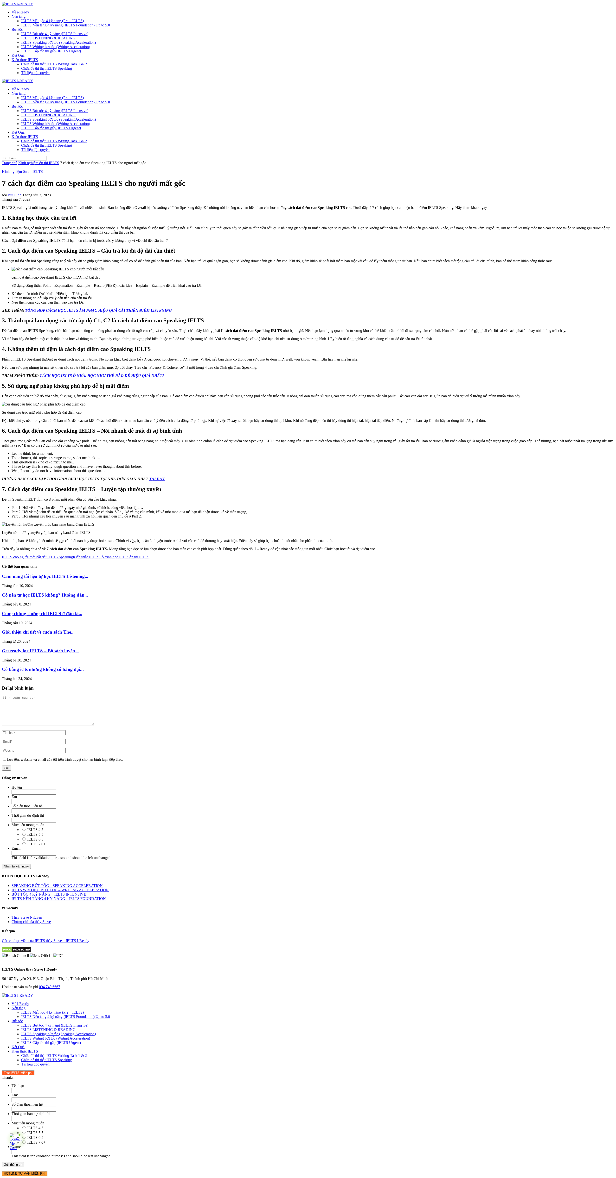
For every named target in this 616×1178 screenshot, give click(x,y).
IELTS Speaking (60, 557)
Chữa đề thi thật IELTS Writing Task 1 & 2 (54, 64)
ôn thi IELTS (139, 557)
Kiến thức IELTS (25, 60)
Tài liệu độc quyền (35, 73)
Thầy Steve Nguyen (27, 917)
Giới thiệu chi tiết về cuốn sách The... (38, 632)
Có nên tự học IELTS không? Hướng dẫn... (45, 595)
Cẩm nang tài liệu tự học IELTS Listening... (45, 576)
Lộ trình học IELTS (114, 557)
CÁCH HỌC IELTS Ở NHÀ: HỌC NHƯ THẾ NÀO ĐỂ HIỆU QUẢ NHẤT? (102, 376)
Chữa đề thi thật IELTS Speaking (46, 68)
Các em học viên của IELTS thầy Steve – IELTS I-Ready (45, 941)
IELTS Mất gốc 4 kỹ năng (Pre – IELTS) (52, 21)
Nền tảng (19, 16)
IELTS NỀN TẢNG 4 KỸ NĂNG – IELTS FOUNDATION (59, 899)
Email (16, 797)
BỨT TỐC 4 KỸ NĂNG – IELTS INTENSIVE (49, 894)
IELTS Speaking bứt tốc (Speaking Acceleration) (58, 42)
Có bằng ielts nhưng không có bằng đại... (43, 669)
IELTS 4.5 (35, 830)
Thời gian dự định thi (28, 815)
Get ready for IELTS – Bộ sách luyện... (40, 650)
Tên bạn (18, 1086)
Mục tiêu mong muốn (28, 825)
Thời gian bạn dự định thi (31, 1114)
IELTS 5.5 (35, 834)
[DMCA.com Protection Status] (16, 951)
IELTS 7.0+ (36, 844)
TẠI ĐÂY (157, 479)
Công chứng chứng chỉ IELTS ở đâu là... (42, 613)
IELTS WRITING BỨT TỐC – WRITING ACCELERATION (60, 890)
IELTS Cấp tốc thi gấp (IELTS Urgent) (51, 51)
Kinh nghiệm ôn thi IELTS (38, 163)
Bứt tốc (17, 29)
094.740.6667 (49, 987)
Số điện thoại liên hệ (27, 806)
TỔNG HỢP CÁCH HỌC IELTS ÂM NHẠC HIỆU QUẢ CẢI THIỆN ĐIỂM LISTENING (98, 310)
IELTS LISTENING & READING (48, 38)
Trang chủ (9, 163)
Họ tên (17, 787)
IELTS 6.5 (35, 839)
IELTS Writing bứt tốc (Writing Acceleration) (55, 47)
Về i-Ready (20, 12)
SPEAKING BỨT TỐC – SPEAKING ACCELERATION (57, 886)
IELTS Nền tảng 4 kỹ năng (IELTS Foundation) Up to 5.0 (65, 25)
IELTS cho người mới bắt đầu (24, 557)
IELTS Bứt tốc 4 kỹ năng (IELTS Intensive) (54, 34)
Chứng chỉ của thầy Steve (31, 922)
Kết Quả (18, 55)
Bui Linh (14, 195)
